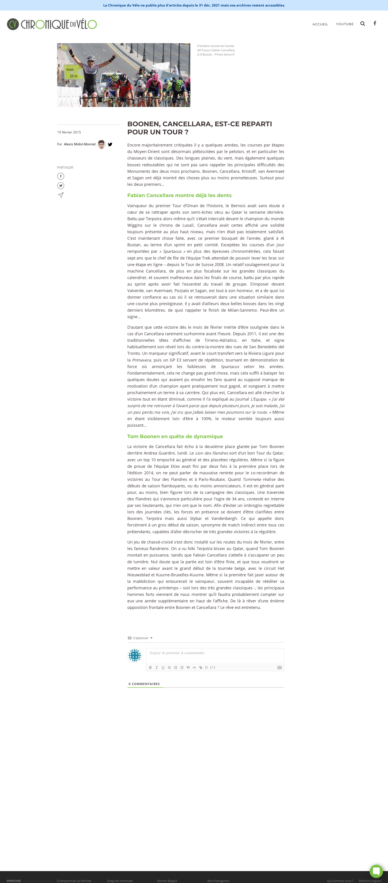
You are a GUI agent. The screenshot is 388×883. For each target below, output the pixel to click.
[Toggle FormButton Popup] (376, 871)
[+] (212, 667)
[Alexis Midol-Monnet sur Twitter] (110, 144)
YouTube (345, 24)
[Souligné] (163, 667)
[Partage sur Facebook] (60, 176)
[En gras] (150, 667)
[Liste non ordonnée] (182, 667)
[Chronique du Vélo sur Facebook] (375, 24)
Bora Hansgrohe (218, 881)
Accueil (320, 24)
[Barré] (169, 667)
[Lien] (201, 667)
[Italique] (157, 667)
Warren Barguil (167, 881)
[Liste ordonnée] (175, 667)
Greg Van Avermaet (120, 881)
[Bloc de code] (194, 667)
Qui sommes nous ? (340, 881)
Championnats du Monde (74, 881)
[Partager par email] (60, 194)
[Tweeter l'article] (60, 185)
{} (206, 667)
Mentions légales (370, 881)
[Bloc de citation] (188, 667)
